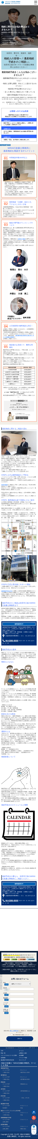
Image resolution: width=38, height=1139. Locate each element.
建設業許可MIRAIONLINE (7, 1060)
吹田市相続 (4, 484)
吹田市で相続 (21, 239)
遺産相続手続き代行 (6, 591)
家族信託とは (24, 1084)
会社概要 (21, 1055)
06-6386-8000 (11, 640)
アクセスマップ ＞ (22, 1048)
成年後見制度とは (25, 1091)
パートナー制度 (23, 1057)
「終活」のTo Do (25, 1098)
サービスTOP (6, 1070)
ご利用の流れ (6, 1115)
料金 (22, 1108)
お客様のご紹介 (23, 1053)
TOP (2, 1050)
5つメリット (24, 1070)
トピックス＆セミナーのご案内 (9, 1055)
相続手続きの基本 (25, 1072)
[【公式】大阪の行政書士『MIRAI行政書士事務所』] (10, 2)
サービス (21, 1050)
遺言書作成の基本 (25, 1079)
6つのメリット (24, 1105)
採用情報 (3, 1057)
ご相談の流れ (6, 1072)
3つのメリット (24, 1112)
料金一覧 (3, 1053)
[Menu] (35, 2)
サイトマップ (22, 1060)
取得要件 (5, 1108)
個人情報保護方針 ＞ (11, 1048)
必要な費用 (5, 1122)
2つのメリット (24, 1119)
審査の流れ (23, 1128)
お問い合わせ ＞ (33, 1047)
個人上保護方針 (14, 1030)
